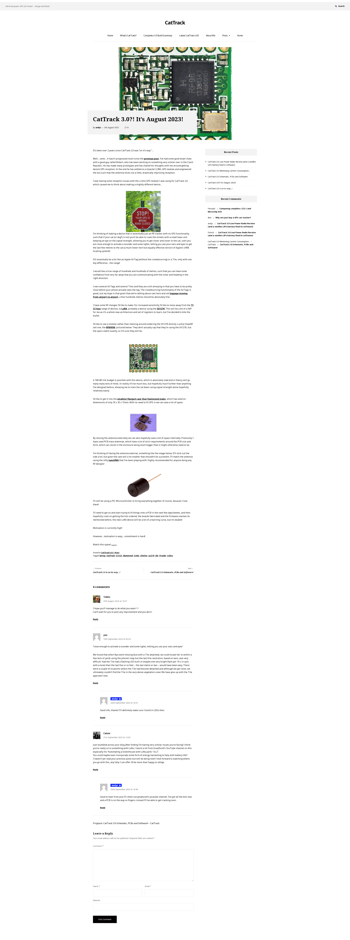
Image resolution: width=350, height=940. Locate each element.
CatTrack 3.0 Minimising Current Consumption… (229, 170)
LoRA (124, 308)
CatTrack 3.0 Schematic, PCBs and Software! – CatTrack (131, 823)
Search (341, 6)
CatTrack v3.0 (107, 552)
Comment (98, 846)
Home (110, 35)
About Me (210, 35)
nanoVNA (114, 460)
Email (148, 886)
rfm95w (143, 555)
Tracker (162, 555)
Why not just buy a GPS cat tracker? (233, 217)
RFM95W (110, 327)
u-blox (170, 555)
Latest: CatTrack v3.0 (189, 35)
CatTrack (175, 22)
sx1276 (151, 555)
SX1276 (161, 308)
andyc (98, 127)
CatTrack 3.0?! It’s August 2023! (222, 182)
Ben (209, 217)
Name (96, 886)
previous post (151, 158)
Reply (95, 619)
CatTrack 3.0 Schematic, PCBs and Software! (228, 176)
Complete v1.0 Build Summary (158, 35)
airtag (102, 555)
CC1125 (119, 555)
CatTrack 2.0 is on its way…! (220, 188)
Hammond (128, 555)
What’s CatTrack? (128, 35)
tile (156, 555)
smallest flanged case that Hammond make (141, 398)
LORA (136, 555)
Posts (225, 35)
